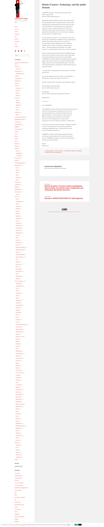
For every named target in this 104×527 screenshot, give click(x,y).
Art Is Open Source (18, 478)
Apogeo (17, 295)
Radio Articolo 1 (19, 399)
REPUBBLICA (19, 423)
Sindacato (16, 187)
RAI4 (17, 416)
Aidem (17, 290)
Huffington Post (19, 351)
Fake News (18, 240)
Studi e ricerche (18, 191)
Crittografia (18, 218)
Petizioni (16, 146)
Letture (16, 131)
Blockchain (18, 208)
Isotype (16, 507)
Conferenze (18, 88)
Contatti (16, 46)
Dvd (16, 447)
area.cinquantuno (19, 305)
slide (16, 175)
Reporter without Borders (19, 516)
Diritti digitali (18, 232)
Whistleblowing (19, 276)
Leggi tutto (68, 524)
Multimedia (18, 105)
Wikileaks (18, 278)
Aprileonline (18, 300)
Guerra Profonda (18, 124)
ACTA (17, 199)
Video (16, 44)
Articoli (16, 31)
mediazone (18, 387)
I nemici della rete (18, 129)
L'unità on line (18, 370)
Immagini (17, 102)
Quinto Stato (18, 396)
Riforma (17, 430)
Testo (17, 107)
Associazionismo (18, 71)
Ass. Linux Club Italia (19, 482)
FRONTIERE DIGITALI (20, 119)
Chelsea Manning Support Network (21, 487)
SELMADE (19, 155)
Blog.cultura (18, 312)
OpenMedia (17, 514)
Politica (16, 148)
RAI (16, 411)
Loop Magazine (19, 384)
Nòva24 (16, 511)
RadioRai (17, 408)
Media (16, 136)
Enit (16, 237)
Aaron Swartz (17, 473)
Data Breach (18, 230)
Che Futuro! (18, 319)
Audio (17, 100)
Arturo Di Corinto (21, 18)
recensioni (18, 68)
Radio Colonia (18, 401)
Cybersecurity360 (19, 329)
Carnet (17, 314)
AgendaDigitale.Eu (19, 286)
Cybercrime (18, 223)
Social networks (19, 271)
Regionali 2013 (18, 165)
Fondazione (18, 343)
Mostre (16, 138)
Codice (17, 213)
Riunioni (17, 93)
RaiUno (17, 421)
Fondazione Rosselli (19, 73)
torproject (16, 519)
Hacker (17, 245)
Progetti (16, 160)
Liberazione (18, 380)
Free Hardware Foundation (20, 117)
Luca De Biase (17, 509)
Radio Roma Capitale (20, 404)
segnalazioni (17, 184)
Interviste (16, 39)
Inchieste (17, 449)
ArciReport (18, 302)
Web (16, 273)
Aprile (17, 298)
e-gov (17, 235)
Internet (17, 252)
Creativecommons (18, 490)
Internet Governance (19, 257)
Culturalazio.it (17, 81)
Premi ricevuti (17, 158)
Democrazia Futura (19, 331)
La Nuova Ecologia (19, 372)
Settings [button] (80, 524)
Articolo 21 (18, 307)
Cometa (17, 322)
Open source (18, 264)
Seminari (17, 95)
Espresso (17, 339)
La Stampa (18, 375)
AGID (17, 204)
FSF (15, 499)
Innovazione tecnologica (20, 247)
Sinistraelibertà (18, 153)
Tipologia (16, 442)
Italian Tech (18, 365)
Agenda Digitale (19, 201)
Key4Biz (17, 367)
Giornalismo (17, 122)
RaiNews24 (18, 418)
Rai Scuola (18, 413)
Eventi (16, 85)
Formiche (17, 346)
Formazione (17, 34)
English (16, 83)
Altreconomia (18, 293)
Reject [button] (72, 524)
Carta (17, 317)
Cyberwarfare (18, 228)
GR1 (17, 348)
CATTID (16, 76)
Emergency (18, 334)
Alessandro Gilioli (18, 475)
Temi (16, 196)
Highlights (17, 126)
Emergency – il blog (19, 336)
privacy (17, 266)
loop (16, 382)
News (16, 141)
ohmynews (18, 261)
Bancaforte (18, 310)
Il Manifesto (18, 355)
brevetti (17, 211)
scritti (17, 172)
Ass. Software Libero (19, 485)
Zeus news (18, 440)
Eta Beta (17, 341)
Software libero (18, 189)
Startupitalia (18, 433)
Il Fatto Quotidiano (19, 353)
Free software (18, 242)
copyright (17, 216)
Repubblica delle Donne (20, 425)
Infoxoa (17, 363)
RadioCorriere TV (19, 406)
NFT (17, 259)
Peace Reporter (18, 389)
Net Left (17, 150)
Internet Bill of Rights (20, 254)
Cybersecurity (18, 225)
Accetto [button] (76, 524)
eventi (17, 167)
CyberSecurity (18, 326)
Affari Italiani (18, 283)
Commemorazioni (18, 78)
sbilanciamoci (17, 182)
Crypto (17, 220)
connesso (52, 168)
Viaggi (16, 459)
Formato (16, 97)
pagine (17, 170)
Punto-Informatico (19, 394)
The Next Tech (18, 435)
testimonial (18, 177)
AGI (16, 288)
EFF (15, 492)
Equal (17, 114)
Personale (16, 143)
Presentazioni (18, 457)
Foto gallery (17, 41)
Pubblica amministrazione (19, 163)
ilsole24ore (18, 360)
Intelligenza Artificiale (20, 249)
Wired (17, 437)
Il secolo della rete (19, 358)
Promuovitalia (18, 269)
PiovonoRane (18, 392)
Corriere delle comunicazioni (21, 324)
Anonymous (18, 206)
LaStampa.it (18, 377)
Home (16, 26)
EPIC (16, 495)
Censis (17, 194)
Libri (16, 36)
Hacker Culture (18, 502)
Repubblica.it (18, 428)
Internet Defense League (19, 504)
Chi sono (16, 29)
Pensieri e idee (18, 454)
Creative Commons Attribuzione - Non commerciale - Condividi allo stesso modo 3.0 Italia (69, 211)
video (17, 179)
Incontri (17, 90)
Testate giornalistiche (19, 281)
